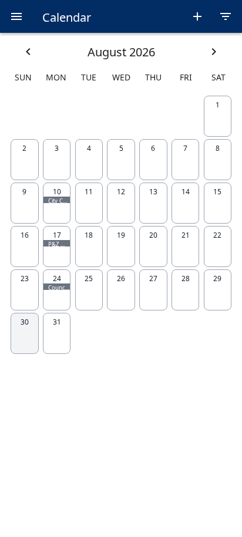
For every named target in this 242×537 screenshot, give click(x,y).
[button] (16, 16)
